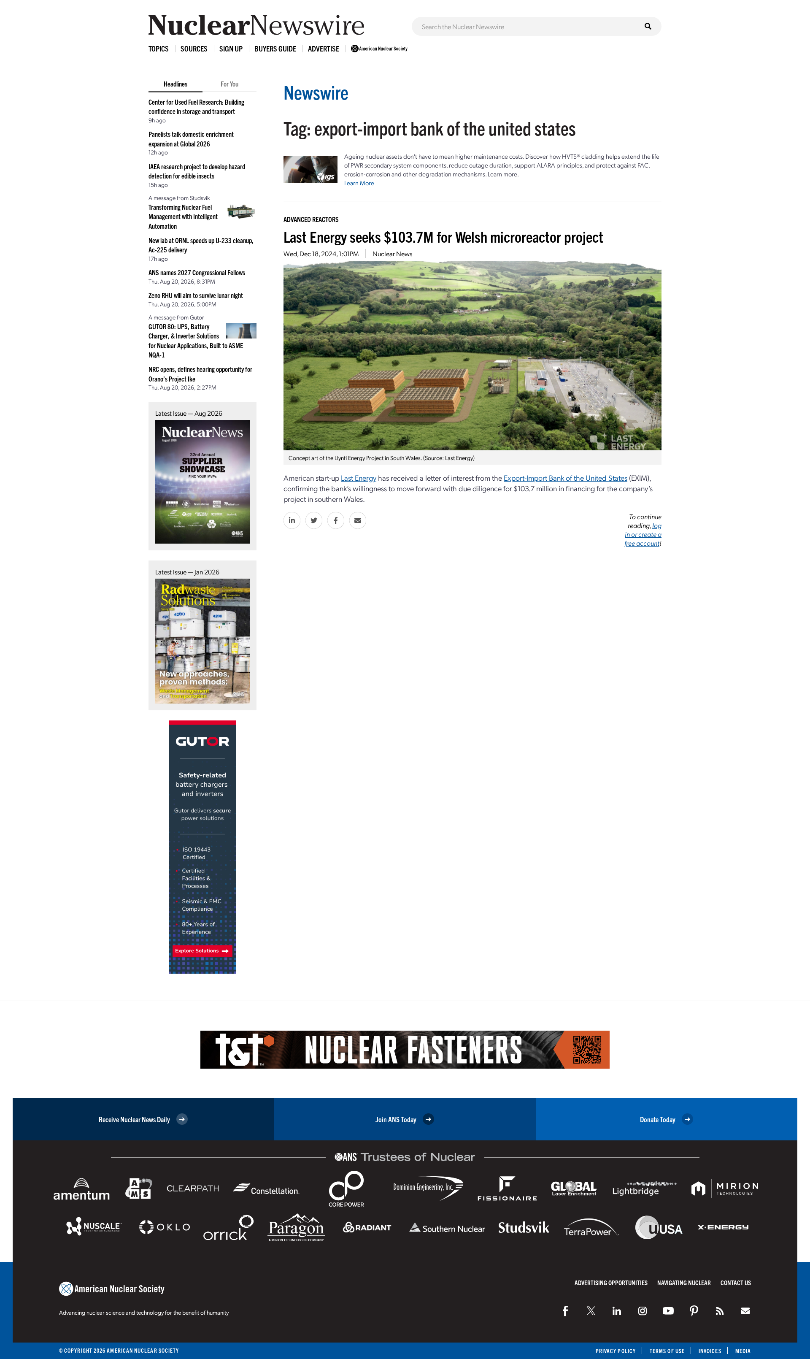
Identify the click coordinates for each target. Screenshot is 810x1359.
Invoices (710, 1350)
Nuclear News (392, 253)
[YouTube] (668, 1310)
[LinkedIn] (616, 1310)
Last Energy (358, 477)
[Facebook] (565, 1310)
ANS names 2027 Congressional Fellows (196, 272)
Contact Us (736, 1282)
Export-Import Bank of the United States (565, 477)
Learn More (359, 183)
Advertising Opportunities (611, 1282)
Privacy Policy (616, 1350)
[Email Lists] (745, 1310)
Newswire (316, 91)
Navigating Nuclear (684, 1282)
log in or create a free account (643, 534)
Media (743, 1350)
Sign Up (231, 48)
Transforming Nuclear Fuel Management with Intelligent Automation (183, 216)
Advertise (323, 48)
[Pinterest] (693, 1310)
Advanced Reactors (311, 219)
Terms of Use (667, 1350)
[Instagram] (642, 1310)
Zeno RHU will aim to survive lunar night (195, 295)
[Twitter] (591, 1310)
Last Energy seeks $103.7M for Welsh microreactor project (443, 236)
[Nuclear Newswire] (719, 1310)
